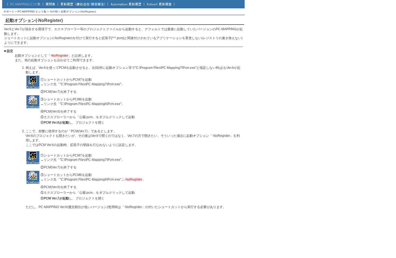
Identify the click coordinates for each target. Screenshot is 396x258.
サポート (9, 11)
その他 (54, 11)
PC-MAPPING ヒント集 (32, 11)
